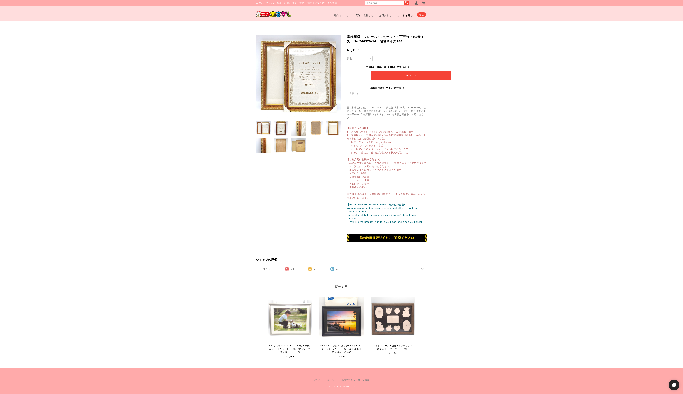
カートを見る (405, 15)
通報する (354, 93)
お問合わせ (385, 15)
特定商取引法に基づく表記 (356, 380)
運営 (421, 14)
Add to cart (411, 75)
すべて (267, 268)
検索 (406, 3)
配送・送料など (365, 15)
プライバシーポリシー (325, 380)
